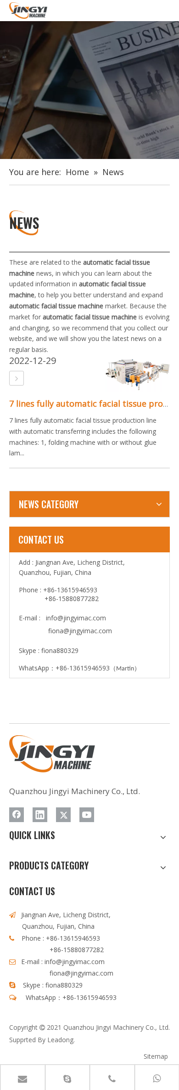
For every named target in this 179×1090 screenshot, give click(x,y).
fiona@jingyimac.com (80, 630)
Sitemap (156, 1056)
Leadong (60, 1039)
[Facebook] (16, 814)
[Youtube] (86, 814)
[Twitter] (63, 814)
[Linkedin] (40, 814)
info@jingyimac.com (76, 617)
